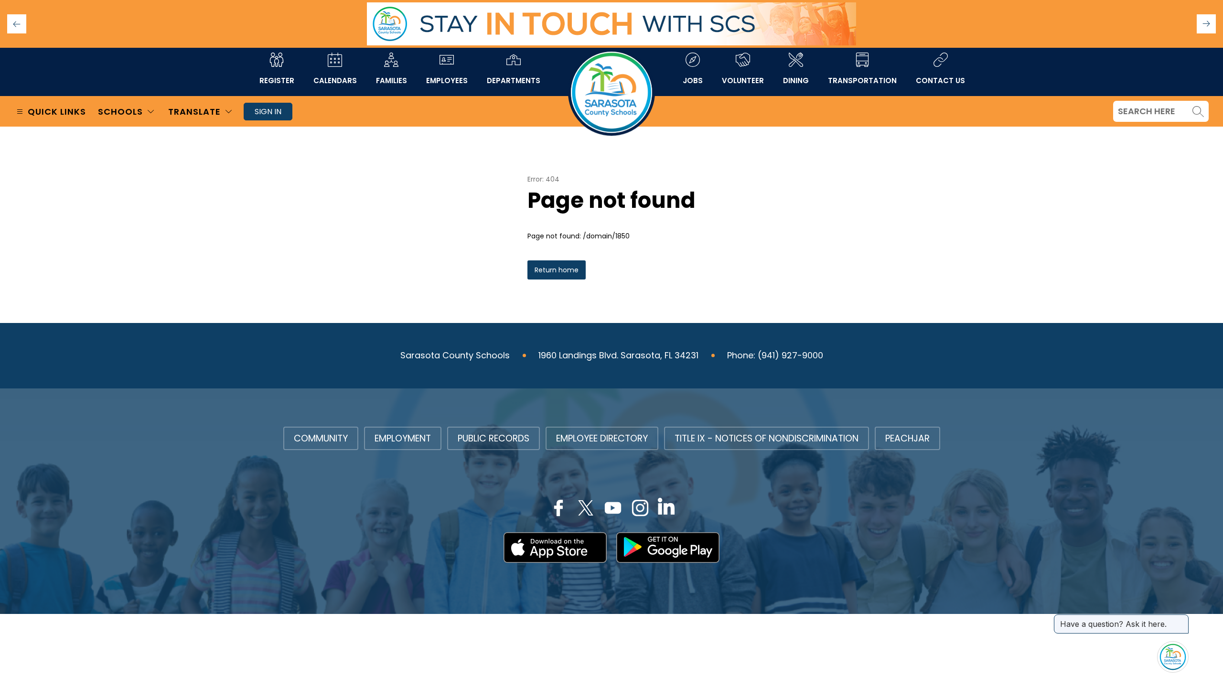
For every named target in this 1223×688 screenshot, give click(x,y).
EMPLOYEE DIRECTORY (602, 438)
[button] (1206, 23)
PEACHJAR (907, 438)
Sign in (268, 111)
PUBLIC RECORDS (493, 438)
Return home (557, 270)
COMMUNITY (321, 438)
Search (1198, 111)
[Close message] (1181, 619)
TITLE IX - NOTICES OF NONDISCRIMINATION (766, 438)
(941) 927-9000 (790, 355)
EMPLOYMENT (403, 438)
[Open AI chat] (1172, 657)
